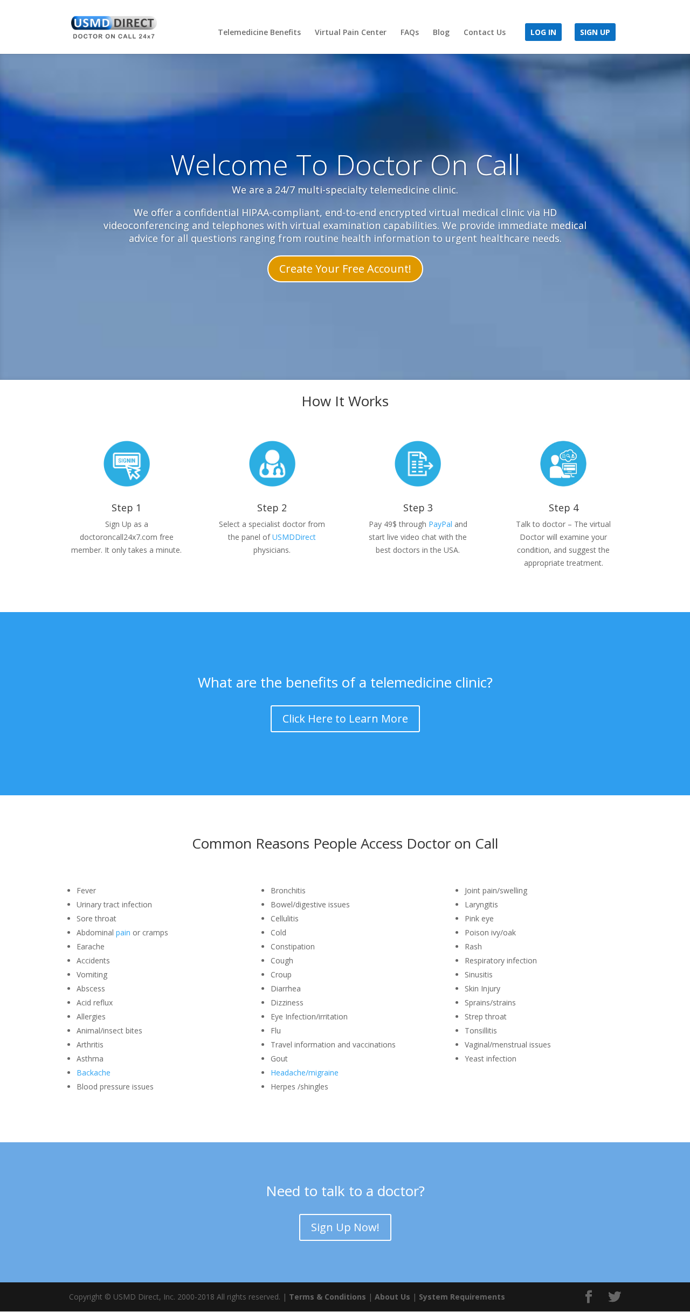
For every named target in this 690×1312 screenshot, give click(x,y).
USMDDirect (294, 537)
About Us (392, 1297)
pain (123, 932)
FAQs (410, 33)
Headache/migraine (305, 1072)
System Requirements (462, 1297)
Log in (543, 33)
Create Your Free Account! (345, 269)
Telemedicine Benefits (259, 33)
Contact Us (485, 33)
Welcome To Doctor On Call (345, 164)
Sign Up (595, 33)
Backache (94, 1072)
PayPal (440, 524)
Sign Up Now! (345, 1227)
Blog (441, 33)
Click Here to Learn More (345, 718)
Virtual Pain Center (351, 33)
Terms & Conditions (327, 1297)
